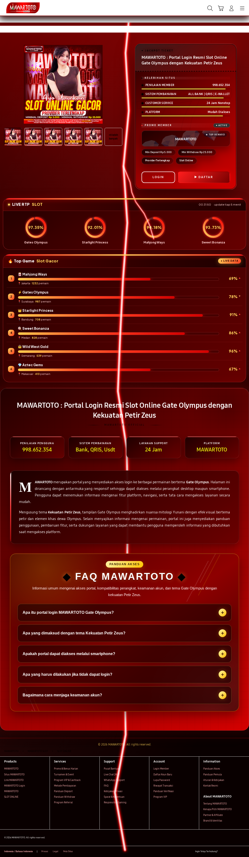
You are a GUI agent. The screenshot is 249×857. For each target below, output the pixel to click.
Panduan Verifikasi (163, 791)
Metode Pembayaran (65, 785)
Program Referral (63, 802)
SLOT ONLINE (11, 797)
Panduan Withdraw (64, 797)
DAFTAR (205, 177)
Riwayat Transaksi (163, 785)
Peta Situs (68, 851)
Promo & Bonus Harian (66, 768)
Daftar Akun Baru (162, 774)
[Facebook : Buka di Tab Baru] (223, 851)
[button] (221, 8)
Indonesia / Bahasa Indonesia (18, 851)
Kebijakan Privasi (113, 791)
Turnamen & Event (64, 774)
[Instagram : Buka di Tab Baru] (236, 851)
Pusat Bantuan (112, 768)
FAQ (106, 785)
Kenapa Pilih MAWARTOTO (217, 809)
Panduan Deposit (63, 791)
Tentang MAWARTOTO (215, 803)
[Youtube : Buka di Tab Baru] (243, 851)
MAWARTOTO (11, 768)
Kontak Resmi (210, 785)
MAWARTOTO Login (14, 785)
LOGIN (158, 177)
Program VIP (160, 797)
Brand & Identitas (212, 820)
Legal (55, 851)
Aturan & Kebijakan (213, 780)
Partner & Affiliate (213, 815)
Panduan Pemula (212, 774)
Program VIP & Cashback (67, 780)
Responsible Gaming (115, 802)
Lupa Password (161, 780)
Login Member (161, 768)
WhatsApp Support (114, 780)
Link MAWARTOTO (14, 780)
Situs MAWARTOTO (14, 774)
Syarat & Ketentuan (114, 797)
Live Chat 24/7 (111, 774)
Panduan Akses (211, 768)
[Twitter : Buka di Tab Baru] (229, 851)
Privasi (44, 851)
